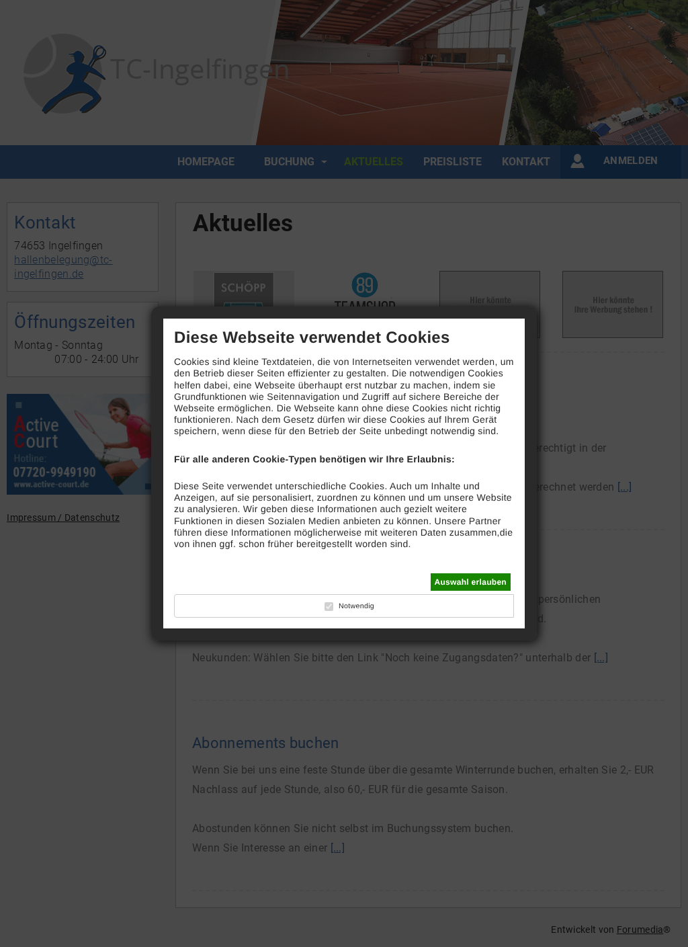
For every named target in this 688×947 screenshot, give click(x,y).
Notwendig (356, 606)
